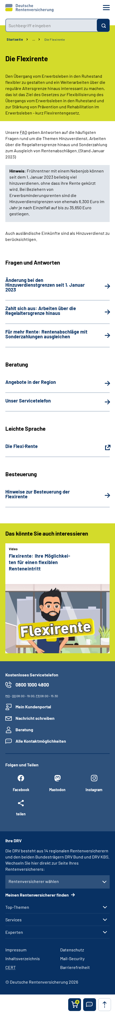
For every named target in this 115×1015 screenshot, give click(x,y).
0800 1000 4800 (32, 685)
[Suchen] (103, 25)
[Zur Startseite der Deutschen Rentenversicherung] (29, 8)
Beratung (24, 729)
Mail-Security (72, 958)
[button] (89, 1004)
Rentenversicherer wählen (34, 881)
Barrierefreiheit (75, 967)
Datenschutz (72, 949)
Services (13, 920)
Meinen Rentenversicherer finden (37, 894)
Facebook (21, 789)
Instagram (94, 789)
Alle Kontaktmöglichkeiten (41, 740)
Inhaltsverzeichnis (22, 958)
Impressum (15, 949)
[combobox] (51, 25)
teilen (21, 814)
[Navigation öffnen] (106, 8)
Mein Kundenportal (33, 706)
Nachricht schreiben (35, 718)
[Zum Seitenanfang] (104, 1004)
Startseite (15, 39)
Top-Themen (17, 907)
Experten (14, 932)
